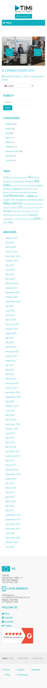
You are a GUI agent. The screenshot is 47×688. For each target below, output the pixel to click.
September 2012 (13, 515)
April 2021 (10, 374)
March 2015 (10, 501)
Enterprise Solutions (10, 208)
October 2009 (11, 542)
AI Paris (35, 177)
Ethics (8, 138)
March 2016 (10, 488)
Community (23, 675)
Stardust (9, 156)
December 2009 (12, 538)
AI (29, 177)
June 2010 (10, 533)
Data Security (27, 204)
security (18, 215)
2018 (6, 177)
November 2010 (12, 529)
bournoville (24, 185)
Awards (8, 128)
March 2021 (10, 379)
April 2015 (10, 497)
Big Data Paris (16, 185)
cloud (20, 192)
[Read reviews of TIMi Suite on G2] (17, 636)
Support (33, 214)
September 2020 (13, 397)
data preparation (35, 199)
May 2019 (9, 415)
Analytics (7, 181)
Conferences (13, 196)
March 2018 (10, 447)
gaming (29, 208)
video (11, 222)
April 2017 (10, 460)
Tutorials (9, 160)
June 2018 (10, 433)
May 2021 (9, 370)
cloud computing (30, 192)
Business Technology (10, 192)
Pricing (6, 670)
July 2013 (9, 510)
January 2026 (11, 238)
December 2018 (12, 424)
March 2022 (10, 347)
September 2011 (13, 519)
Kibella (8, 142)
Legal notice (23, 658)
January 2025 (11, 251)
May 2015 (9, 492)
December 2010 (12, 524)
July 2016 (9, 483)
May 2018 (9, 438)
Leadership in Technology (21, 211)
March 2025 (10, 247)
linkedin (36, 211)
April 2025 (10, 242)
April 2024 (10, 279)
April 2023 (10, 315)
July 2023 (9, 306)
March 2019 (10, 420)
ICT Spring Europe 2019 (18, 70)
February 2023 (12, 324)
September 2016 (13, 474)
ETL (20, 207)
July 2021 (9, 365)
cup (26, 196)
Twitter (8, 625)
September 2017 (13, 456)
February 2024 (12, 283)
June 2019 (10, 410)
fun (25, 208)
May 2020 (9, 401)
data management (19, 200)
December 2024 (12, 256)
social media (24, 215)
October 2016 (11, 469)
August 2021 (10, 360)
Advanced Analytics (21, 178)
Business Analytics (35, 185)
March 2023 (10, 320)
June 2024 (10, 270)
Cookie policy (37, 658)
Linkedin (8, 617)
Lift (32, 211)
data (30, 196)
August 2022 (10, 333)
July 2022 (9, 338)
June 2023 (10, 310)
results (13, 215)
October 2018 (11, 429)
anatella (14, 181)
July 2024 (9, 265)
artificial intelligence (26, 182)
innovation (35, 208)
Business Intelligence (12, 189)
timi (37, 218)
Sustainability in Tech (10, 219)
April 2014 (10, 506)
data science (12, 203)
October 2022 (11, 329)
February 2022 (12, 351)
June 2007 (10, 547)
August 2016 (10, 479)
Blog (34, 76)
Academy (36, 670)
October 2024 (11, 261)
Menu (9, 23)
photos (6, 215)
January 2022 (11, 356)
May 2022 (9, 342)
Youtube (8, 621)
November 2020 (12, 392)
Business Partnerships (29, 189)
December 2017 (12, 451)
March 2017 (10, 465)
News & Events (12, 151)
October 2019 (11, 406)
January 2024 (11, 288)
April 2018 (10, 442)
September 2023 (13, 301)
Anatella (9, 124)
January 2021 (11, 388)
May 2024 (9, 274)
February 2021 (12, 383)
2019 (11, 178)
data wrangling (37, 204)
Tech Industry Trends (26, 219)
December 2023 (12, 292)
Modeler (9, 147)
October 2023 (11, 297)
